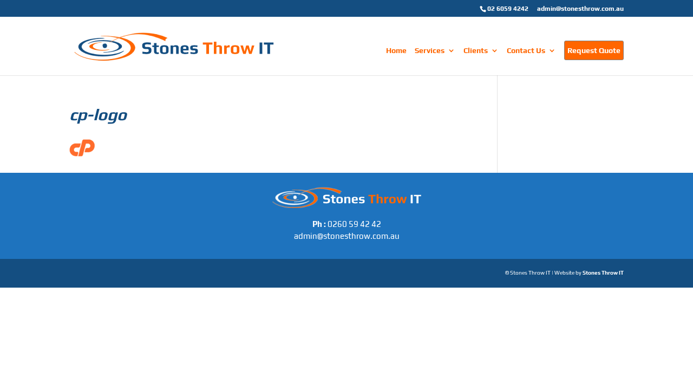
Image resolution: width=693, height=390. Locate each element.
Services (429, 51)
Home (396, 51)
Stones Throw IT (603, 273)
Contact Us (526, 51)
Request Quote (593, 50)
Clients (475, 51)
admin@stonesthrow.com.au (580, 8)
